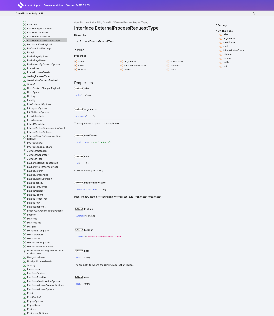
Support (38, 5)
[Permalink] (92, 88)
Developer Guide (53, 5)
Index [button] (80, 49)
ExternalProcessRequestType (130, 22)
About (28, 5)
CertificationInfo (101, 142)
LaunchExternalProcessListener (104, 237)
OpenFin (107, 22)
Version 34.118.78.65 (78, 5)
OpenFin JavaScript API (29, 13)
